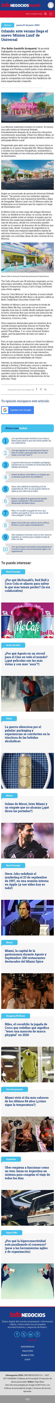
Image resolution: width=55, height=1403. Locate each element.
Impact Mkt (11, 1232)
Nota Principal (13, 571)
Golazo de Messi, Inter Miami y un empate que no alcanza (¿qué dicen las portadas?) (30, 475)
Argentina (11, 1159)
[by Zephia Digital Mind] (27, 1399)
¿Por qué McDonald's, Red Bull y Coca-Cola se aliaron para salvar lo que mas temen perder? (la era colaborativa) (31, 440)
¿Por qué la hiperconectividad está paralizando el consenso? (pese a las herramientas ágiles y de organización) (31, 549)
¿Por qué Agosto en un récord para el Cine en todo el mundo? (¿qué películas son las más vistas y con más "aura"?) (29, 452)
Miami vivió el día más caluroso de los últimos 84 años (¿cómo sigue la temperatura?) (30, 524)
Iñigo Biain (39, 1382)
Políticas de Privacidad (27, 1378)
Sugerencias (27, 1346)
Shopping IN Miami (15, 1015)
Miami (7, 25)
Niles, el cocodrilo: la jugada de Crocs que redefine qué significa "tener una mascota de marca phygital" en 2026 (29, 513)
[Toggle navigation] (51, 14)
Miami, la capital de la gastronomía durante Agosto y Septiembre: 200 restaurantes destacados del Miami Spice (29, 501)
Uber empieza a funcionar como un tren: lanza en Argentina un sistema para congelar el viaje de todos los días (31, 537)
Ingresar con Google (20, 410)
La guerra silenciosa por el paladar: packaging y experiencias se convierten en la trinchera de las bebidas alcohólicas (31, 464)
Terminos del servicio (42, 1388)
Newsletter (27, 1355)
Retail (9, 718)
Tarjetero (27, 1351)
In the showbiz (13, 645)
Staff (28, 1359)
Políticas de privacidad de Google (18, 1388)
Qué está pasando (14, 1089)
